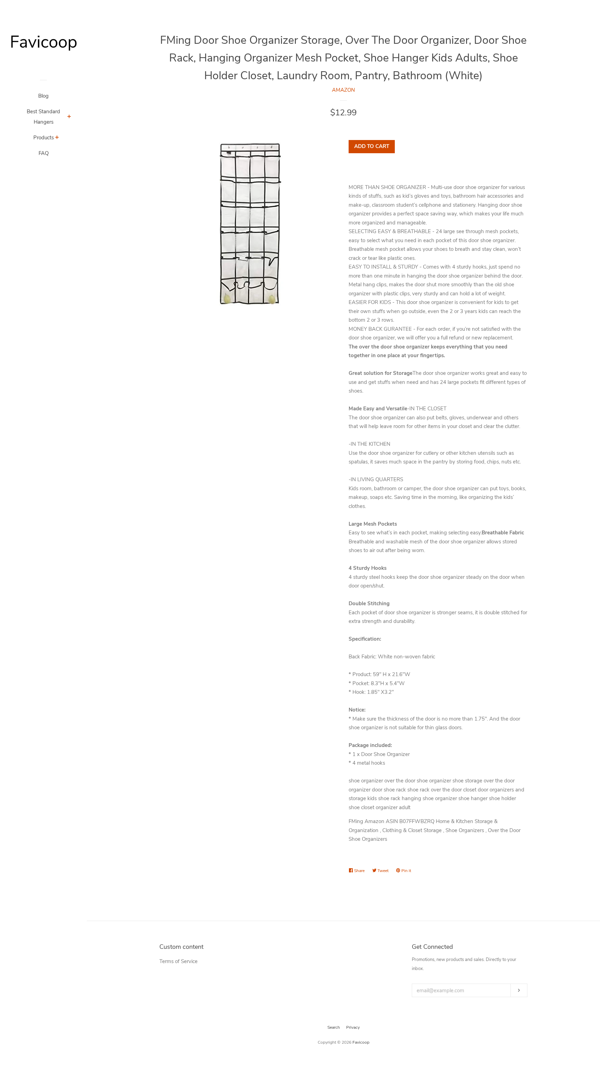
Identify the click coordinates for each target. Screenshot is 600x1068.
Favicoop (360, 1042)
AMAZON (343, 90)
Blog (43, 95)
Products (43, 137)
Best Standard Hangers (43, 116)
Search (333, 1027)
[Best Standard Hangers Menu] (69, 117)
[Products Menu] (57, 138)
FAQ (44, 153)
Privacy (353, 1027)
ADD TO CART (371, 146)
